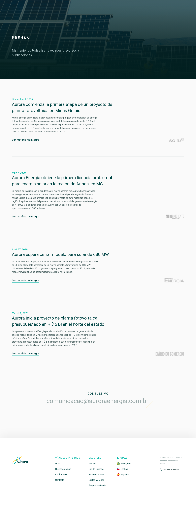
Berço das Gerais (97, 485)
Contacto (59, 480)
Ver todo (93, 463)
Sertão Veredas (96, 480)
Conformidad (61, 474)
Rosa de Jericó (96, 474)
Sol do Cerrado (96, 469)
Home (58, 463)
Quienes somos (63, 469)
